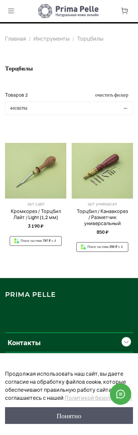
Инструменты (51, 38)
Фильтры (18, 108)
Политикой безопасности (98, 397)
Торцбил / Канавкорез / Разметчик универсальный (102, 217)
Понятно (69, 415)
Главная (15, 38)
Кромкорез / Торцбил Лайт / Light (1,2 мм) (36, 214)
